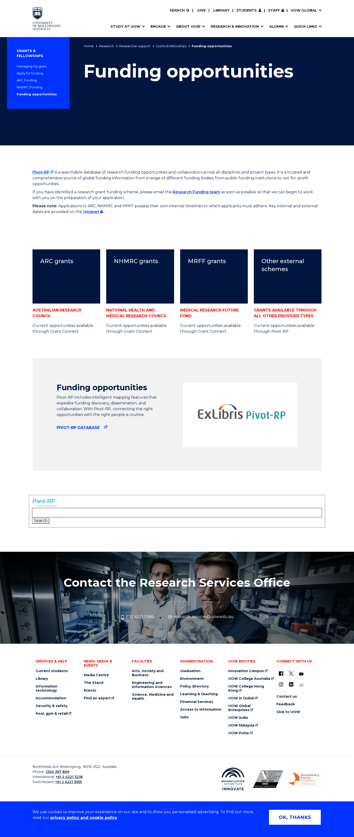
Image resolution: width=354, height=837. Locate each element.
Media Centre (96, 675)
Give (201, 10)
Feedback (285, 704)
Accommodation (51, 698)
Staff (274, 10)
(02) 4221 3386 (139, 616)
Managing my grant (32, 66)
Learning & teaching (199, 694)
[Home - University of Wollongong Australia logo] (47, 18)
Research (106, 46)
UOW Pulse (238, 733)
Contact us (286, 696)
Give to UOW (288, 712)
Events (90, 690)
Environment (192, 679)
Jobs (184, 717)
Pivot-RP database (79, 427)
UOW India (238, 718)
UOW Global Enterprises (239, 708)
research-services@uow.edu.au (203, 616)
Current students (52, 671)
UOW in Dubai (241, 698)
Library (221, 10)
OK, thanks (295, 817)
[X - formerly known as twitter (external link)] (291, 673)
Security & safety (51, 706)
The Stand (93, 683)
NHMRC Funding (29, 87)
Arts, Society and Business (148, 673)
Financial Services (196, 702)
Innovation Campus (246, 671)
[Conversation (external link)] (301, 685)
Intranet (91, 211)
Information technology (47, 688)
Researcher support (135, 46)
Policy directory (194, 686)
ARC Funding (27, 80)
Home (89, 46)
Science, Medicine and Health (153, 697)
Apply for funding (30, 73)
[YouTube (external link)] (301, 674)
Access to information (200, 709)
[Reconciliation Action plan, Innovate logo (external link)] (233, 779)
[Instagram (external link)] (281, 684)
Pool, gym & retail (52, 714)
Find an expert (97, 698)
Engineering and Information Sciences (152, 685)
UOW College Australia (249, 679)
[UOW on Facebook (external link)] (281, 673)
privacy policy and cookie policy (83, 817)
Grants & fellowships (171, 46)
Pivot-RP (41, 172)
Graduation (190, 671)
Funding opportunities (37, 94)
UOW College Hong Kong (246, 688)
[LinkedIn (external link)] (291, 684)
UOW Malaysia (241, 725)
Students (246, 10)
